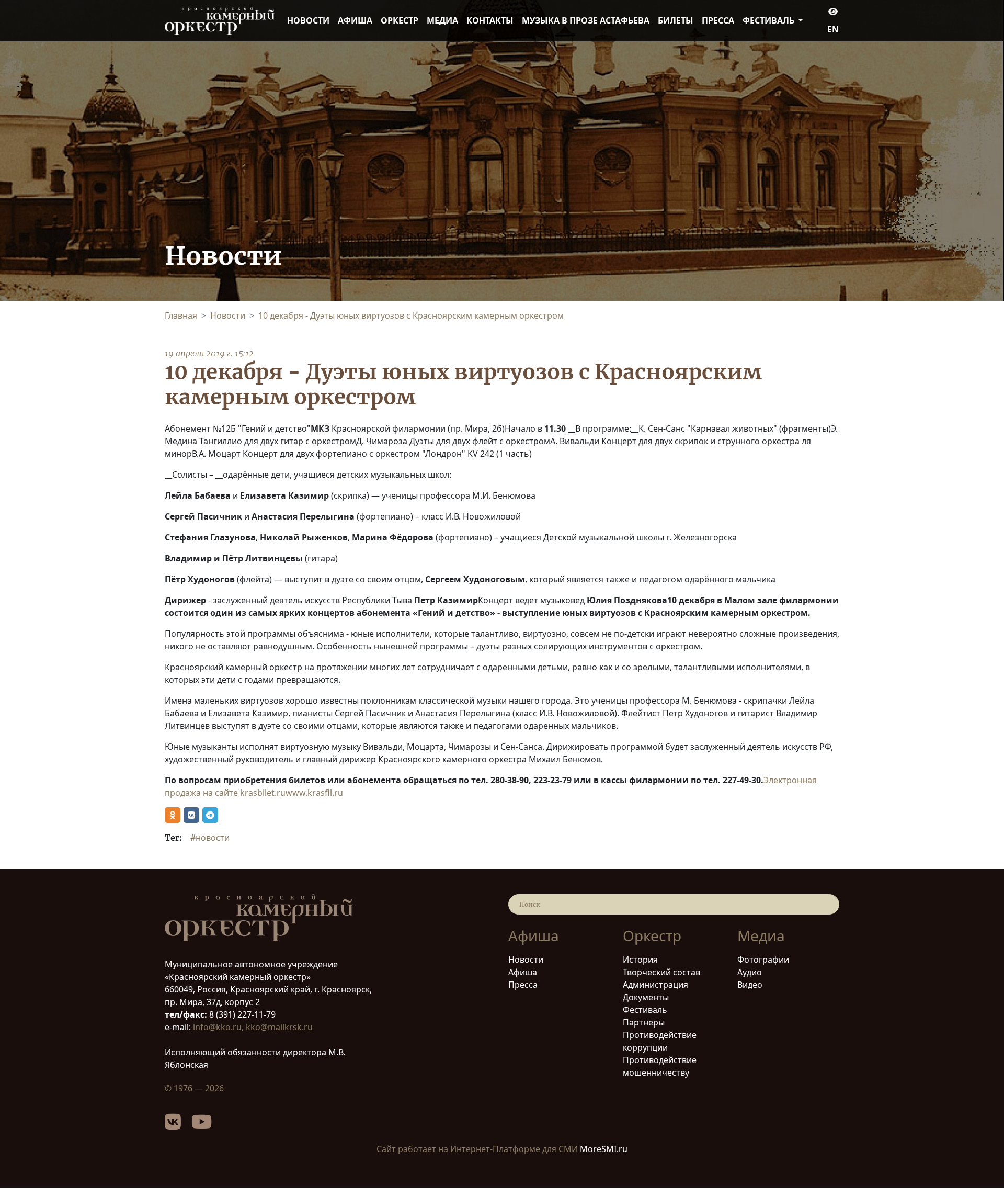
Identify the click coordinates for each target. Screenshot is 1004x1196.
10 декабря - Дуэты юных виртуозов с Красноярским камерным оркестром (411, 315)
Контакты (490, 20)
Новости (308, 20)
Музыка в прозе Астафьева (585, 20)
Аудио (749, 972)
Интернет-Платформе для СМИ (514, 1149)
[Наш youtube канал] (206, 1125)
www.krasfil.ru (314, 792)
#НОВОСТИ (210, 837)
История (640, 959)
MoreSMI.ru (604, 1149)
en (833, 29)
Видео (749, 984)
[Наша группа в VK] (178, 1125)
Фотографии (763, 959)
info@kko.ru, (219, 1027)
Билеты (675, 20)
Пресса (718, 20)
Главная (181, 315)
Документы (646, 997)
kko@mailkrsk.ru (279, 1027)
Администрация (655, 984)
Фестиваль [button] (769, 20)
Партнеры (644, 1022)
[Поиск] (825, 904)
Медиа (442, 20)
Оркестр (399, 20)
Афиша (355, 20)
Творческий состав (661, 972)
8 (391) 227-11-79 (241, 1014)
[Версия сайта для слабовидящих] (833, 11)
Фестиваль (645, 1010)
